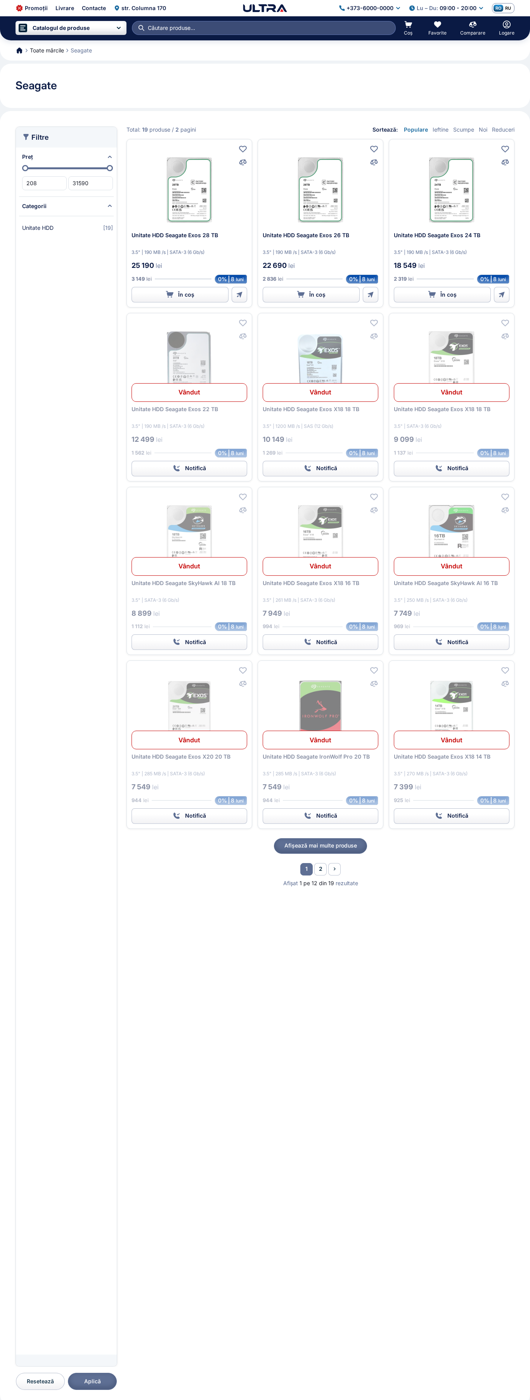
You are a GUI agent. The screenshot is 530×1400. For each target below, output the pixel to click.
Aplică (92, 1381)
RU (508, 8)
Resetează (40, 1381)
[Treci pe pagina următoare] (334, 869)
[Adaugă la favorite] (242, 149)
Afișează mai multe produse (320, 845)
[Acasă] (265, 8)
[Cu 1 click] (239, 294)
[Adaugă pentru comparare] (242, 162)
